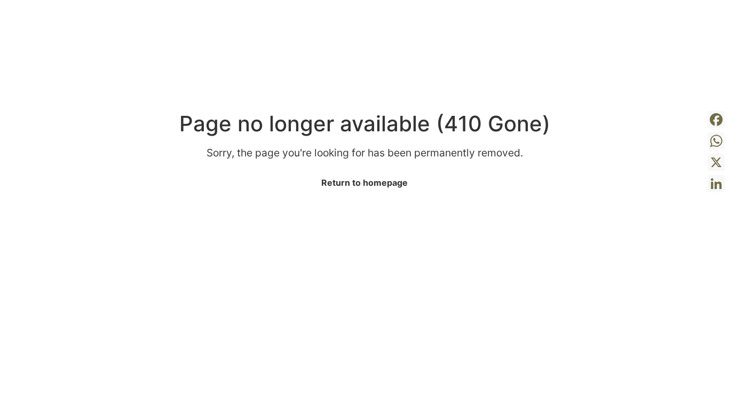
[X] (716, 162)
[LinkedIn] (716, 183)
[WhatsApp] (716, 141)
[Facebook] (716, 119)
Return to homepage (364, 182)
